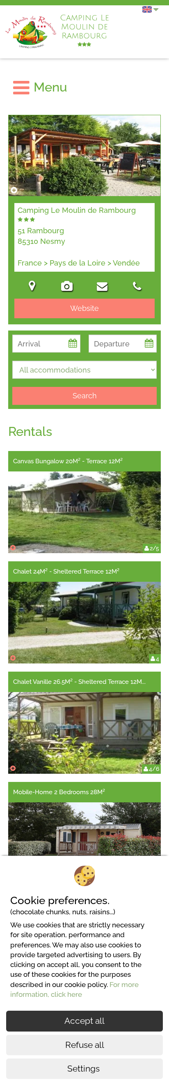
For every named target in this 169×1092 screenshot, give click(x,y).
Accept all (84, 1021)
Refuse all (84, 1045)
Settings (84, 1068)
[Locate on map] (32, 287)
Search (85, 395)
